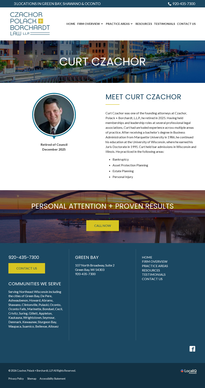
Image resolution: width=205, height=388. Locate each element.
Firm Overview (154, 261)
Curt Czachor (102, 61)
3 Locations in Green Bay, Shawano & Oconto (57, 3)
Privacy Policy (16, 378)
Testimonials (154, 274)
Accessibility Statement (52, 378)
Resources (151, 270)
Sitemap (31, 378)
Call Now (102, 225)
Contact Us (26, 268)
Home (147, 257)
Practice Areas (155, 266)
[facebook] (192, 348)
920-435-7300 (184, 3)
